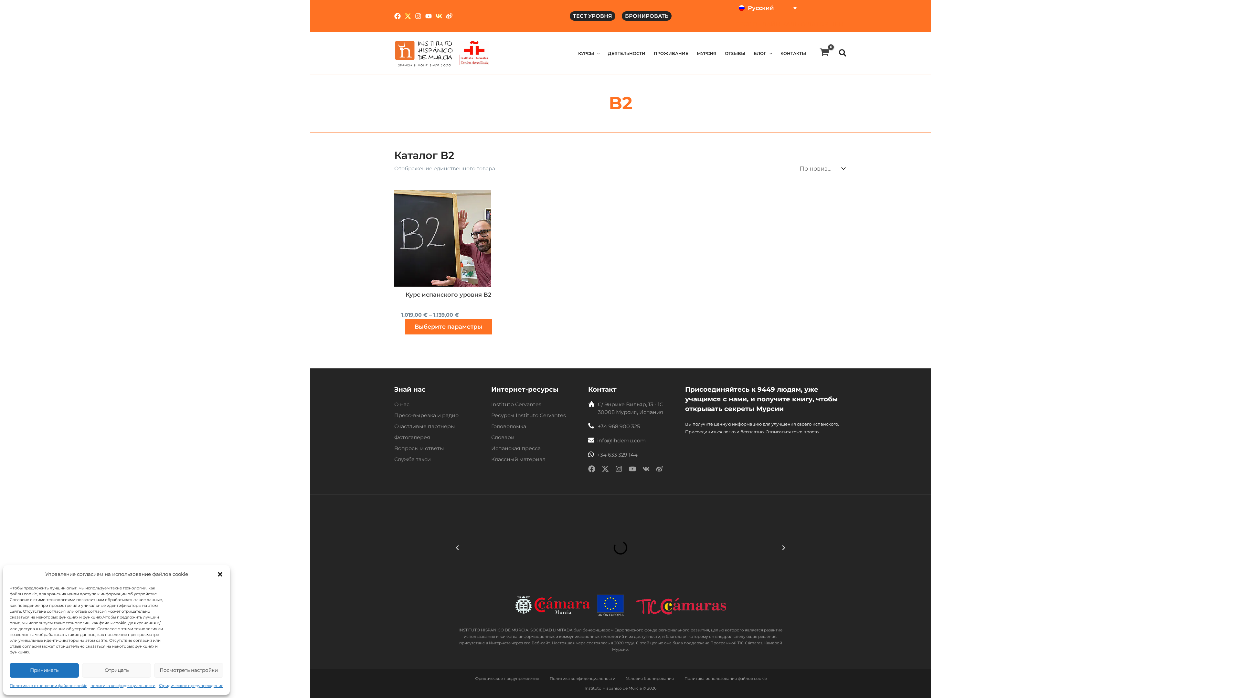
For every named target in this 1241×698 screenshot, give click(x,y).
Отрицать (117, 670)
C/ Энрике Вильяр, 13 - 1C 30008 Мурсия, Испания (630, 408)
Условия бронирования (650, 678)
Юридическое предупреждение (191, 685)
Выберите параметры (448, 326)
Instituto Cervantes (516, 404)
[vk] (646, 470)
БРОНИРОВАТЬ (646, 16)
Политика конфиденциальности (582, 678)
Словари (502, 437)
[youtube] (632, 470)
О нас (401, 404)
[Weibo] (449, 16)
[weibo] (659, 470)
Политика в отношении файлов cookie (48, 685)
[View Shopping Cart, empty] (824, 53)
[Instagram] (418, 16)
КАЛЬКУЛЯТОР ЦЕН (812, 24)
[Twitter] (408, 16)
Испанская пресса (516, 448)
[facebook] (591, 470)
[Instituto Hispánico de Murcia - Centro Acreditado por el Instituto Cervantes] (474, 53)
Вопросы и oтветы (419, 448)
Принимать (44, 670)
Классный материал (518, 459)
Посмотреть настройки (189, 670)
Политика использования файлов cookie (725, 678)
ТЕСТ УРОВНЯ (592, 16)
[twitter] (605, 470)
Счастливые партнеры (424, 426)
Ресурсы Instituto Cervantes (528, 415)
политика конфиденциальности (122, 685)
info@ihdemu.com (621, 441)
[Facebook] (397, 16)
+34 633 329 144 (617, 455)
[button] (220, 574)
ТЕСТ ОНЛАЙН (758, 24)
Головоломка (508, 426)
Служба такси (412, 459)
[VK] (439, 16)
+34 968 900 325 (619, 426)
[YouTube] (428, 16)
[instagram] (618, 470)
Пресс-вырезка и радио (426, 415)
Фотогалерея (412, 437)
